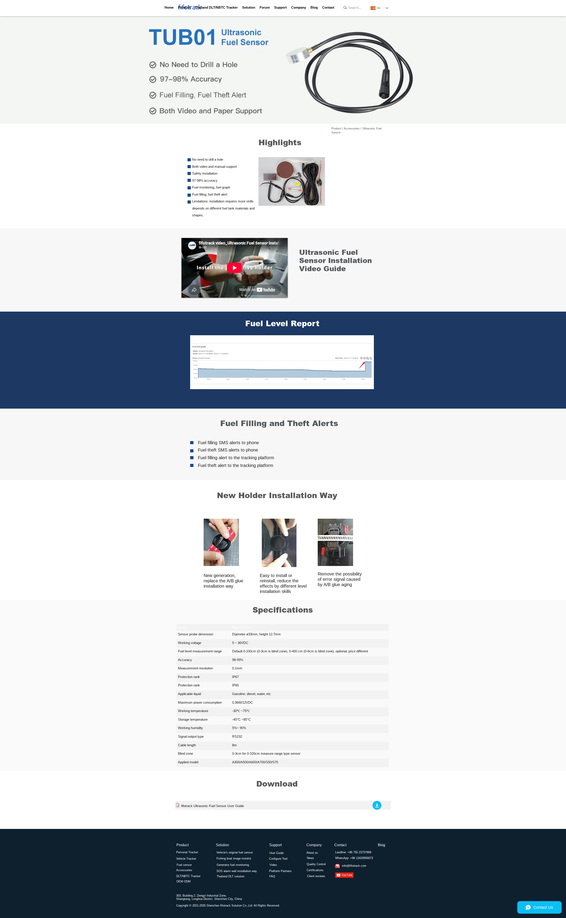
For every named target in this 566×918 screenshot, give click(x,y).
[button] (280, 7)
